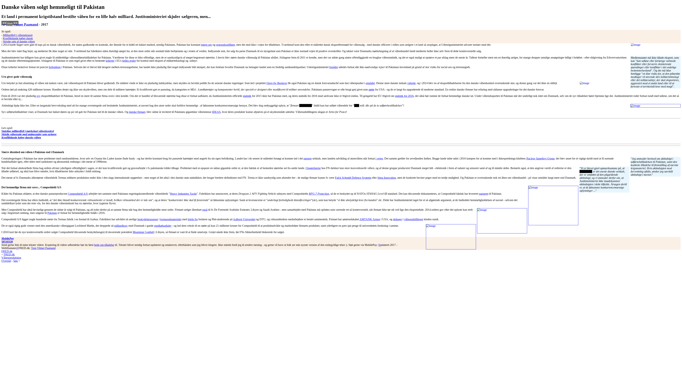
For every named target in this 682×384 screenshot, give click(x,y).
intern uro (206, 44)
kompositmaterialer (171, 219)
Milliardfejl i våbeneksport (18, 35)
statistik (247, 95)
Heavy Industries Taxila (183, 193)
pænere (308, 158)
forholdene (55, 67)
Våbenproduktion (11, 257)
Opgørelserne (313, 168)
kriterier (110, 60)
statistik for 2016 (404, 95)
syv (38, 95)
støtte (371, 89)
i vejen (379, 158)
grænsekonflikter (225, 44)
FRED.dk (6, 251)
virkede (411, 83)
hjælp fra (193, 219)
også (204, 209)
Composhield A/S (78, 193)
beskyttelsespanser (147, 219)
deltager (397, 219)
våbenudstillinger (413, 219)
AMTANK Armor (369, 219)
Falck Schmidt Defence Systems (353, 177)
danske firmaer (137, 111)
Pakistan (52, 212)
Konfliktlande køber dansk (18, 38)
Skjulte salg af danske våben (19, 41)
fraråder (333, 67)
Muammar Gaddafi (143, 232)
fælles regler (129, 60)
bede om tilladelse (104, 244)
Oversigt (6, 260)
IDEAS (216, 111)
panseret (483, 193)
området (370, 83)
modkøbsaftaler (162, 225)
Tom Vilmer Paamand (22, 24)
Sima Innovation (386, 177)
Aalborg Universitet (244, 219)
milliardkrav (121, 225)
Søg (15, 260)
